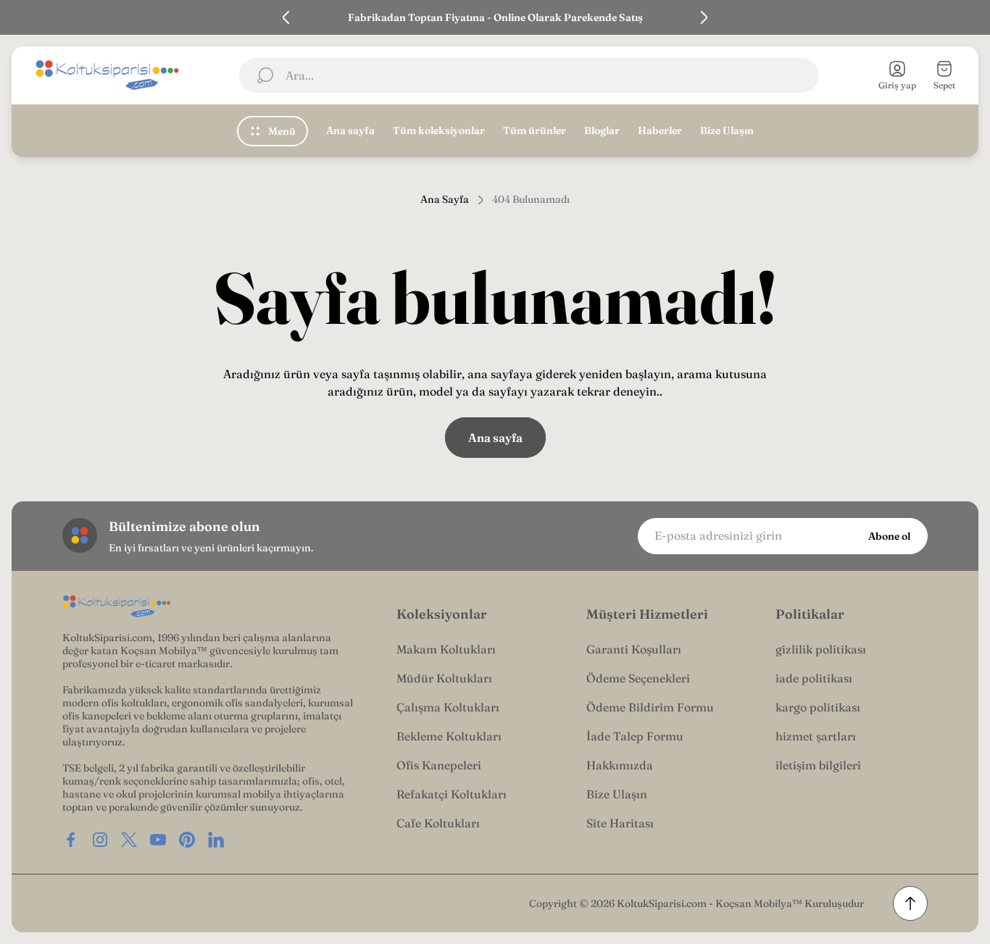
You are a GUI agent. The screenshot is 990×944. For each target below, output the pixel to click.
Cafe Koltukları (438, 823)
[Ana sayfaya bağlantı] (116, 606)
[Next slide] (703, 17)
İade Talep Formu (634, 736)
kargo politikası (817, 707)
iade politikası (813, 678)
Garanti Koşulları (633, 649)
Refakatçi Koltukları (451, 794)
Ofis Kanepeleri (438, 765)
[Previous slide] (286, 17)
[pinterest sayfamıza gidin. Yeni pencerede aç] (187, 839)
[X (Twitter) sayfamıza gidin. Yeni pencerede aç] (129, 839)
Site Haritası (620, 823)
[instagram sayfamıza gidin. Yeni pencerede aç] (100, 839)
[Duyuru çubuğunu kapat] (969, 17)
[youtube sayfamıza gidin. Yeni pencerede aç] (158, 839)
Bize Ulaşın (616, 794)
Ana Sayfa (444, 199)
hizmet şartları (815, 736)
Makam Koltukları (446, 649)
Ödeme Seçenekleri (638, 678)
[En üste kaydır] (910, 903)
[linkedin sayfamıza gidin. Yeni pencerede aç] (216, 839)
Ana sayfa (495, 437)
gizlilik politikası (820, 649)
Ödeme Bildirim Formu (650, 707)
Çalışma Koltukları (447, 707)
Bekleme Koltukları (449, 736)
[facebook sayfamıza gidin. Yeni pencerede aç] (71, 839)
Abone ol (889, 536)
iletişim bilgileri (818, 765)
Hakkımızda (619, 765)
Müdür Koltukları (444, 678)
